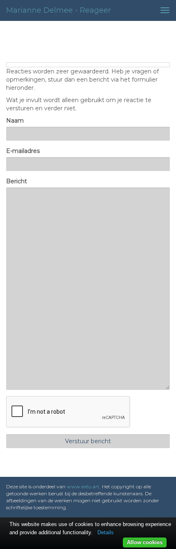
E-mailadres (23, 151)
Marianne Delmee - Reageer (58, 10)
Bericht (16, 181)
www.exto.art (83, 486)
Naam (15, 120)
